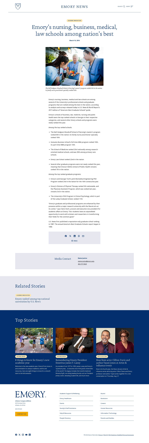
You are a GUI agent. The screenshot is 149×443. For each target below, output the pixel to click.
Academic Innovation (74, 20)
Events (62, 403)
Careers (103, 403)
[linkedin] (30, 435)
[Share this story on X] (70, 236)
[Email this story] (83, 236)
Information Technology (108, 413)
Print (76, 241)
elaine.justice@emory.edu (86, 261)
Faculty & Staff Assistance (68, 408)
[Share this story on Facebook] (66, 236)
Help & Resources (65, 413)
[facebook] (16, 435)
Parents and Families (107, 418)
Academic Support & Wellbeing (70, 393)
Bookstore (104, 398)
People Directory (65, 418)
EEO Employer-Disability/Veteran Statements (121, 435)
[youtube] (26, 435)
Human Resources (106, 408)
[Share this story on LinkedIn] (75, 236)
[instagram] (23, 435)
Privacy (101, 435)
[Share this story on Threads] (79, 236)
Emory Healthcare (65, 398)
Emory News (74, 6)
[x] (20, 435)
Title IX (105, 435)
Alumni (103, 393)
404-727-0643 (82, 264)
